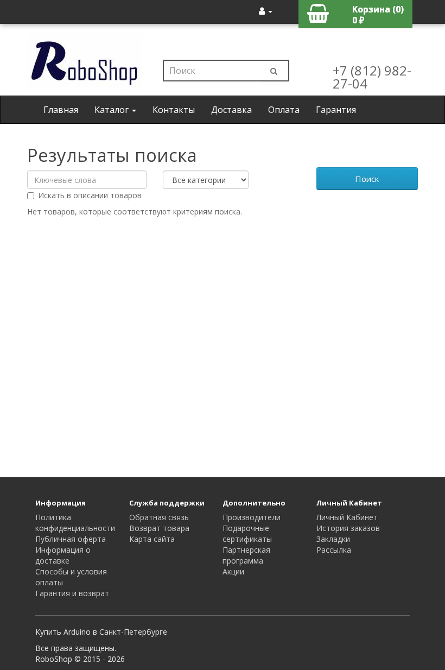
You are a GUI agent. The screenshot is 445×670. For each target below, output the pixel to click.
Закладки (333, 539)
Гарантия (336, 110)
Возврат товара (159, 528)
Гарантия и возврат (72, 593)
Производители (252, 517)
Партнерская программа (246, 555)
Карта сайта (152, 539)
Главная (60, 110)
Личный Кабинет (347, 517)
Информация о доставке (63, 555)
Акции (233, 571)
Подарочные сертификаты (247, 533)
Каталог (112, 110)
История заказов (348, 528)
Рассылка (333, 550)
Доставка (231, 110)
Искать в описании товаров (90, 195)
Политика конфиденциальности (75, 522)
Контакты (173, 110)
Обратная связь (159, 517)
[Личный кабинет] (265, 11)
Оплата (284, 110)
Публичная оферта (70, 539)
